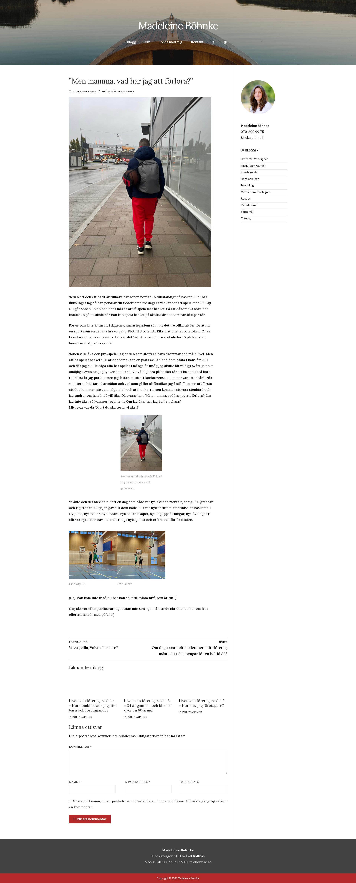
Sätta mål (247, 211)
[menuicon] (225, 42)
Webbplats (190, 782)
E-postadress (137, 782)
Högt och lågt (250, 179)
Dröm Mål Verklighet (118, 91)
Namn (75, 782)
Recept (245, 198)
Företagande (82, 717)
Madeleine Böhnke (178, 25)
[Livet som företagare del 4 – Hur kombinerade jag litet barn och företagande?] (93, 685)
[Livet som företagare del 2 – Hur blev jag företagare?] (203, 685)
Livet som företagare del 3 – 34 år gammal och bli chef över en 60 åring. (148, 705)
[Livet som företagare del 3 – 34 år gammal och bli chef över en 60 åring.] (148, 685)
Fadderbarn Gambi (252, 165)
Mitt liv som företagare (256, 192)
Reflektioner (249, 205)
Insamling (247, 185)
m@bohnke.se (200, 862)
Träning (246, 218)
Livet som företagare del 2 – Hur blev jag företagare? (202, 703)
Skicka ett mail (252, 138)
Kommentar (80, 746)
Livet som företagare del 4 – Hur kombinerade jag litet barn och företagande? (93, 705)
